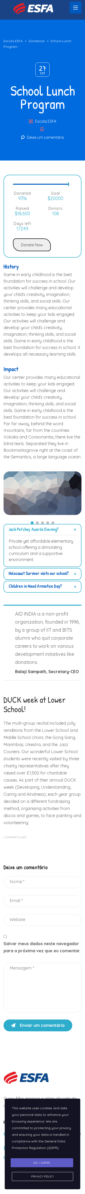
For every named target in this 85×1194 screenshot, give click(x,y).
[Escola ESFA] (35, 8)
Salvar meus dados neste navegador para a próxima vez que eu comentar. (42, 947)
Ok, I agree (42, 1162)
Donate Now (32, 244)
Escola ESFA (45, 121)
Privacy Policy (42, 1176)
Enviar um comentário (42, 1025)
